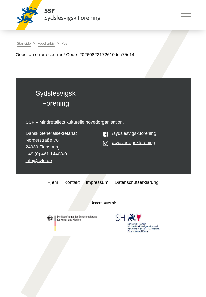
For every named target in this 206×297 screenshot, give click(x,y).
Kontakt (72, 182)
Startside (24, 43)
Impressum (97, 182)
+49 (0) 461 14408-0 (46, 153)
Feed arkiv (46, 43)
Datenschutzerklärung (137, 182)
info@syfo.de (39, 160)
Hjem (52, 182)
